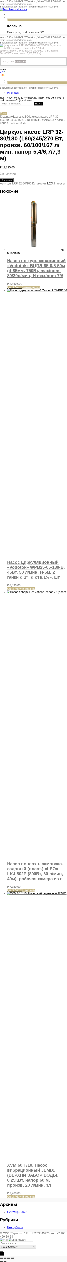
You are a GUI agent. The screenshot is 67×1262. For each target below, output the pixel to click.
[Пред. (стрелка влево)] (1, 1261)
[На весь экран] (5, 1258)
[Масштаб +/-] (1, 1258)
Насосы (17, 116)
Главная (5, 116)
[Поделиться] (8, 1258)
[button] (20, 61)
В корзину (6, 180)
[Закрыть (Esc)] (12, 1258)
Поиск (38, 103)
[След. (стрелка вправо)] (5, 1261)
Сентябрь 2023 (17, 1212)
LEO (26, 116)
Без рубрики (15, 1227)
